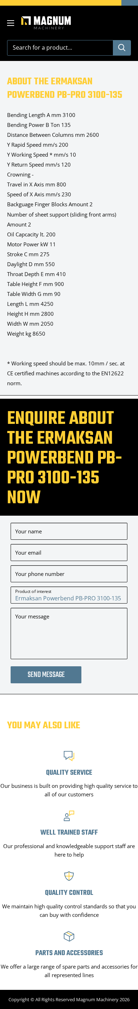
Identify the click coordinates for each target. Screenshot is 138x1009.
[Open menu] (10, 23)
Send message (46, 674)
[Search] (122, 47)
